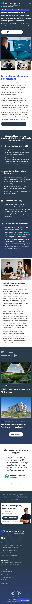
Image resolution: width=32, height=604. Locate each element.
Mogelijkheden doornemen (12, 32)
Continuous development (9, 550)
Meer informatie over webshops (13, 124)
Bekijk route (4, 583)
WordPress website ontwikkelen (11, 545)
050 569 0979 (15, 521)
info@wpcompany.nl (7, 571)
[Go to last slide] (13, 485)
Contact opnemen (10, 518)
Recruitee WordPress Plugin (10, 565)
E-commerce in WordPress (10, 548)
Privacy (9, 601)
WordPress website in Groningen (11, 562)
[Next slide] (19, 485)
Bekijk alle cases (16, 434)
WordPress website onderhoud (11, 553)
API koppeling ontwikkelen (9, 555)
